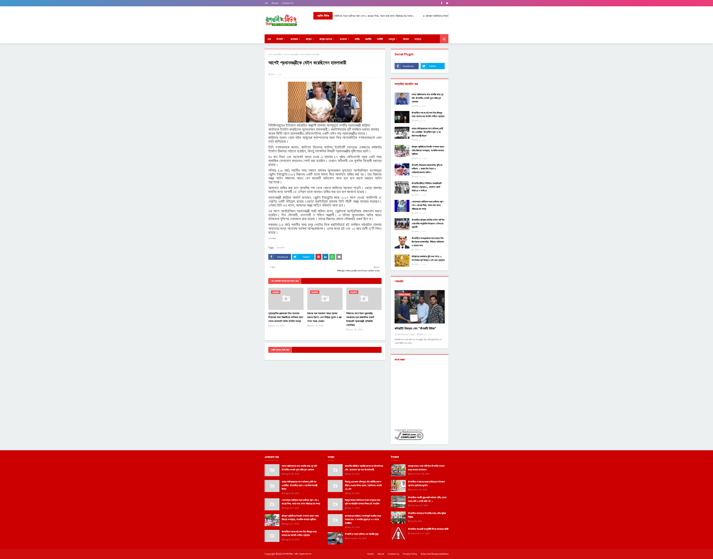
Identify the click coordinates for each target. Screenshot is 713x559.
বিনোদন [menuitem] (406, 39)
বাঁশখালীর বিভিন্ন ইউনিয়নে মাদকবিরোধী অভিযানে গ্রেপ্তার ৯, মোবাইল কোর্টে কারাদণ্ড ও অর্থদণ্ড (427, 187)
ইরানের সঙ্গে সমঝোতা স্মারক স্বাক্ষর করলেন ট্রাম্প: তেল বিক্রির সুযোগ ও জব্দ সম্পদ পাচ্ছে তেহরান (324, 317)
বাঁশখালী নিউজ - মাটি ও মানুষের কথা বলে (297, 553)
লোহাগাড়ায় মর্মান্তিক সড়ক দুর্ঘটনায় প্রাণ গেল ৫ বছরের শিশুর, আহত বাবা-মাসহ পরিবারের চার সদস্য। (337, 15)
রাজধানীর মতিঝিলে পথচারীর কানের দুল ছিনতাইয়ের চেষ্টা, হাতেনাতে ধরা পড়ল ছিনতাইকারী (364, 467)
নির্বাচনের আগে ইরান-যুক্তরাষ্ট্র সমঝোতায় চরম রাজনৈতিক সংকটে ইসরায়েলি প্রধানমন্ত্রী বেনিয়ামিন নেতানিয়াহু (360, 319)
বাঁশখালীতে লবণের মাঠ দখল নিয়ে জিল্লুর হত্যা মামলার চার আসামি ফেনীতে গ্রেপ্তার (428, 114)
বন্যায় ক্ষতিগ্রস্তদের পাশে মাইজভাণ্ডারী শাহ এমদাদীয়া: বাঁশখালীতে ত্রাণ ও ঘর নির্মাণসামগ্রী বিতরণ (427, 132)
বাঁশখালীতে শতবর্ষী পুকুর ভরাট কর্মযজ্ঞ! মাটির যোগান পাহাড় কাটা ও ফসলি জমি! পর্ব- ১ (427, 499)
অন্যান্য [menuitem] (417, 39)
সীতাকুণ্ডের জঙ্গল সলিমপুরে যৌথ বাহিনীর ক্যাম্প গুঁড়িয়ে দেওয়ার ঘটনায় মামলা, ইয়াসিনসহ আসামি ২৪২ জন (363, 485)
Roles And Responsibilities (434, 553)
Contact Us (287, 3)
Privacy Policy (410, 553)
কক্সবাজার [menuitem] (294, 39)
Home (370, 553)
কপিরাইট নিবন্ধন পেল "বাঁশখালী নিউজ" (415, 328)
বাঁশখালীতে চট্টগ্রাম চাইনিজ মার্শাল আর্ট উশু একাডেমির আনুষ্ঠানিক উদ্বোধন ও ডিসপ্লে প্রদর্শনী (428, 223)
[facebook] (441, 3)
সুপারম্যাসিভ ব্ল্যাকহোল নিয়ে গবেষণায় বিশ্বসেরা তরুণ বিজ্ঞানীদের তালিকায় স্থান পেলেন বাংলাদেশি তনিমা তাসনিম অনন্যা (285, 317)
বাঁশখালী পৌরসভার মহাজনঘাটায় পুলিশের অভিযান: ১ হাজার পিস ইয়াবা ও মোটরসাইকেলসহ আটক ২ (427, 168)
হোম (266, 3)
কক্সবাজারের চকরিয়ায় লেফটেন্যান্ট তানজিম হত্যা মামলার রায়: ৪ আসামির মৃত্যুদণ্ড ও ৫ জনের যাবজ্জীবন (363, 519)
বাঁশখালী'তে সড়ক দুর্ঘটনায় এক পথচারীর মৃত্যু (362, 534)
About (275, 3)
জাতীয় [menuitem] (357, 39)
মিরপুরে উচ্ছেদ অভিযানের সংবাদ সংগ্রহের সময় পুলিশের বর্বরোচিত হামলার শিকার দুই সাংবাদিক (362, 501)
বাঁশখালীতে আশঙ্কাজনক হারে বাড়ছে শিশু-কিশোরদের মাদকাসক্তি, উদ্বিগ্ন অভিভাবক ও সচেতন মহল (428, 241)
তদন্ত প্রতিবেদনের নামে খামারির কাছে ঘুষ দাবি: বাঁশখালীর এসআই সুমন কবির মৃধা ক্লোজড (427, 98)
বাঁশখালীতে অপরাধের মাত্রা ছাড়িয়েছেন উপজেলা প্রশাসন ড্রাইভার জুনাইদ (426, 483)
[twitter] (446, 3)
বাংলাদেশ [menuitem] (343, 39)
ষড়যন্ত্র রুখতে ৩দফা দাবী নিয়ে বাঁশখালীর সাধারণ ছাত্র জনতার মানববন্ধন (426, 467)
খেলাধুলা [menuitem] (391, 39)
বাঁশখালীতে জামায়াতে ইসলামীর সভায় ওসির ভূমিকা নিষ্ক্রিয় (427, 515)
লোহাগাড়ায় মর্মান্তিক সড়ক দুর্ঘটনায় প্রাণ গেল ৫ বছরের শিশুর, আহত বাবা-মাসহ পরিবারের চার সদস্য (427, 205)
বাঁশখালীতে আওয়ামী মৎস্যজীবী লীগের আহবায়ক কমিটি (428, 529)
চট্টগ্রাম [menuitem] (309, 39)
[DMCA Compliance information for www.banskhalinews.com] (409, 439)
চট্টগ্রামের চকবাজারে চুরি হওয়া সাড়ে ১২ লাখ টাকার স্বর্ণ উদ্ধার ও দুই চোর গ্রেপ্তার (428, 258)
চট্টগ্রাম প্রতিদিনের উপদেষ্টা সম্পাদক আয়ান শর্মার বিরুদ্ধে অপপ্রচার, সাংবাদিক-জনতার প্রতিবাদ (428, 150)
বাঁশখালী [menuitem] (279, 39)
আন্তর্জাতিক (278, 54)
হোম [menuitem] (269, 39)
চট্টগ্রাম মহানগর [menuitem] (326, 39)
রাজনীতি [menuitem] (368, 39)
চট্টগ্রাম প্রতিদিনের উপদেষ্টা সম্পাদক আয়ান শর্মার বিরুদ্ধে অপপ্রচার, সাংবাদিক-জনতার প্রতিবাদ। (438, 15)
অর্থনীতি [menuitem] (380, 39)
